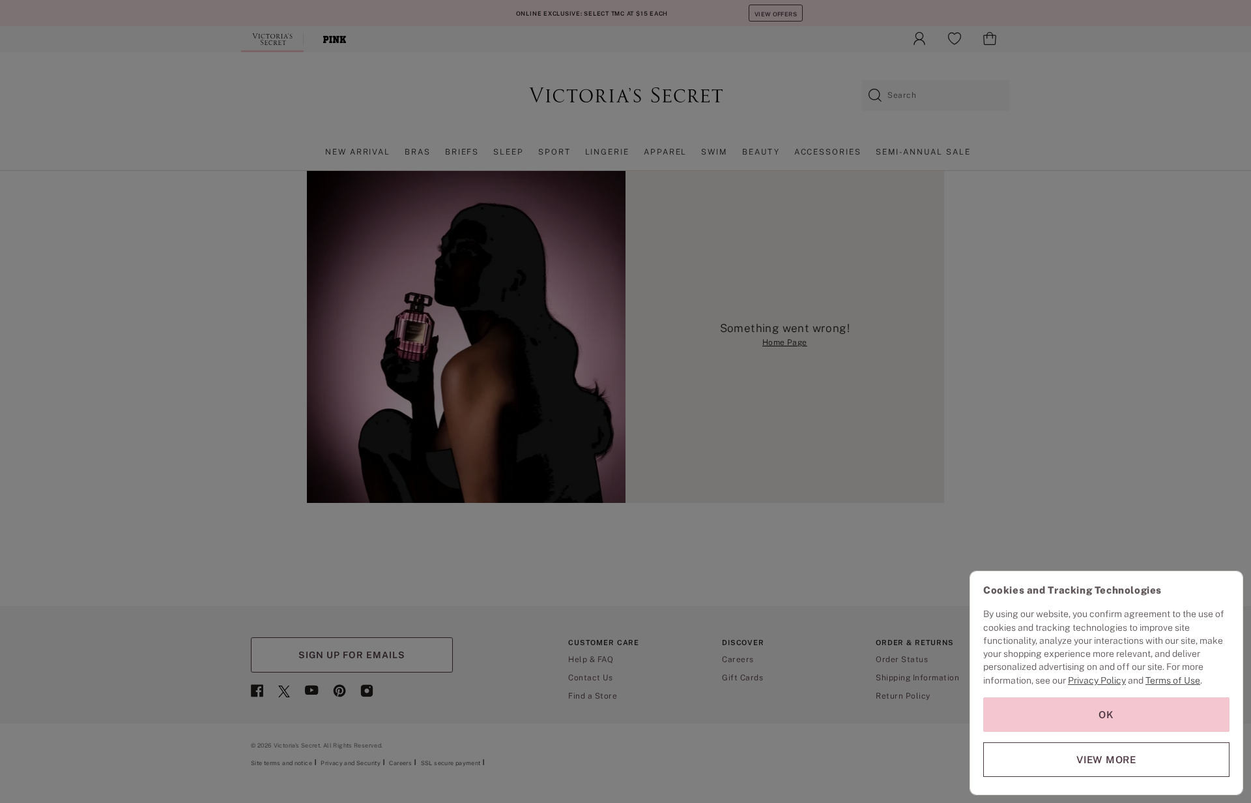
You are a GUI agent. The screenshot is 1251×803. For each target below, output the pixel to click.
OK (1106, 714)
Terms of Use (1172, 680)
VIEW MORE (1106, 759)
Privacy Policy (1097, 680)
